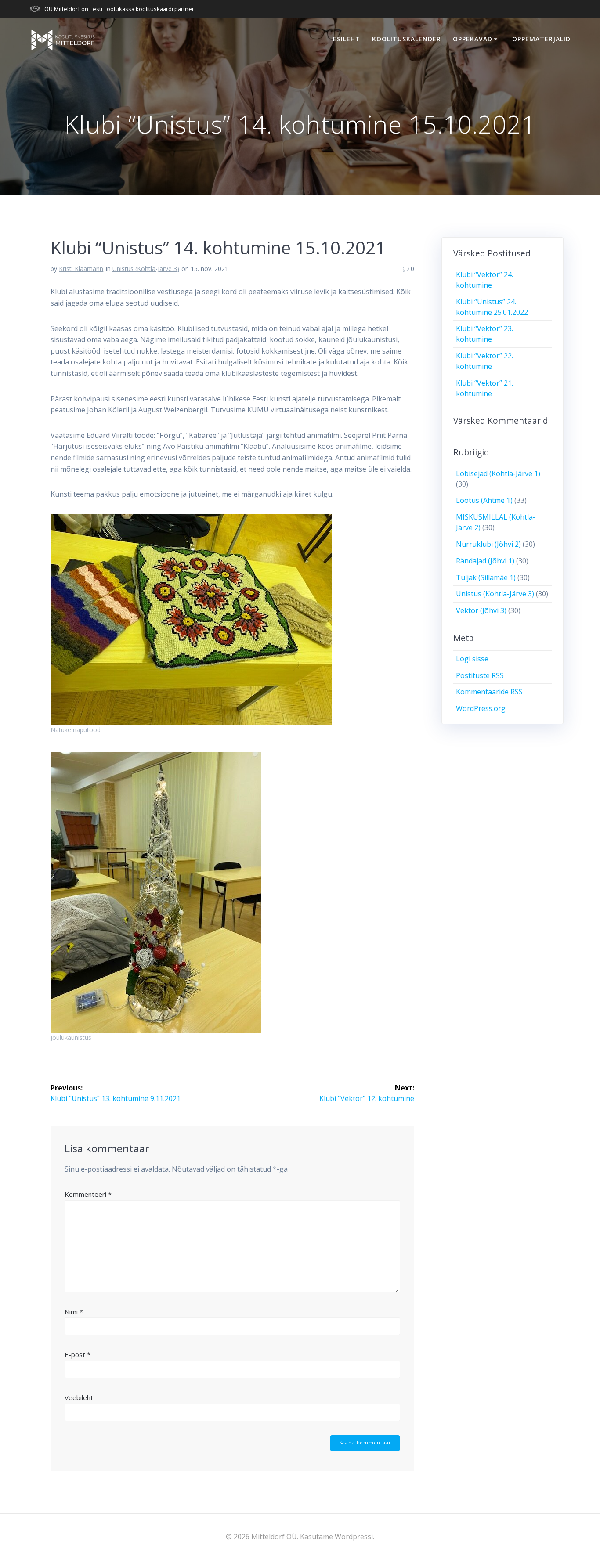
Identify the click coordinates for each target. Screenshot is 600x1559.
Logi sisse (472, 659)
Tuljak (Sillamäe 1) (486, 577)
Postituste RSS (480, 675)
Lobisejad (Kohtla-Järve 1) (498, 473)
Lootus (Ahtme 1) (484, 500)
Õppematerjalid (541, 39)
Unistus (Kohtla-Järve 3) (145, 268)
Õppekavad (472, 39)
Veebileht (79, 1397)
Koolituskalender (406, 39)
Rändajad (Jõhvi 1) (485, 561)
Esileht (346, 39)
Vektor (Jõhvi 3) (481, 610)
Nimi (74, 1311)
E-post (77, 1354)
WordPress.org (481, 708)
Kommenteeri (88, 1194)
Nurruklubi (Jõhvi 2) (488, 544)
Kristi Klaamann (81, 268)
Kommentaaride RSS (489, 691)
